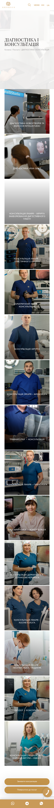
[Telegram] (27, 803)
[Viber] (41, 803)
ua (48, 5)
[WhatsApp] (13, 803)
